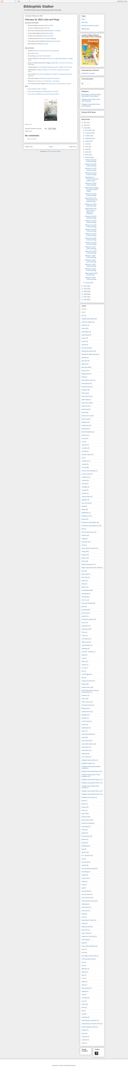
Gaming (84, 597)
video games (86, 988)
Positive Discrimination (44, 56)
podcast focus (86, 820)
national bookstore (87, 734)
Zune (83, 1043)
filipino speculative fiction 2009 (91, 567)
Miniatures (85, 708)
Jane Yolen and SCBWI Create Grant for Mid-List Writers (43, 94)
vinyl (83, 994)
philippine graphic (87, 763)
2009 (85, 291)
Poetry (84, 829)
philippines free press (88, 797)
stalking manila (86, 926)
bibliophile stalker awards (89, 354)
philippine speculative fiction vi (91, 791)
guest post (85, 613)
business (84, 435)
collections (85, 461)
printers (84, 839)
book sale (85, 406)
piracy (83, 810)
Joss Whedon (86, 645)
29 (82, 312)
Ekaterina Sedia (48, 25)
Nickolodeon (85, 750)
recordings (85, 871)
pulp (83, 849)
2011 (85, 286)
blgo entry (85, 361)
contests (84, 480)
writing (84, 1030)
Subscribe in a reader (88, 73)
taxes (83, 949)
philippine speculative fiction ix (91, 783)
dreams (84, 519)
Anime (84, 328)
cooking (84, 483)
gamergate (85, 593)
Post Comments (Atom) (54, 151)
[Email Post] (45, 128)
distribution (85, 512)
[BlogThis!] (50, 129)
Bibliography (85, 29)
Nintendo (84, 753)
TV (82, 978)
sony (83, 917)
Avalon (84, 338)
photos (84, 804)
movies (84, 724)
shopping (84, 904)
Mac (83, 677)
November (88, 133)
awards (84, 344)
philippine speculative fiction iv (91, 779)
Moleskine (85, 715)
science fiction (86, 894)
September (88, 138)
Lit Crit (84, 668)
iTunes (84, 635)
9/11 (83, 315)
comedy (84, 464)
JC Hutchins (85, 639)
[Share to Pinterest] (55, 129)
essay (83, 551)
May (86, 149)
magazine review (87, 681)
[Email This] (49, 129)
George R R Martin (87, 603)
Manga (84, 684)
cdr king (84, 451)
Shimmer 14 (28, 124)
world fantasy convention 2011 (91, 1023)
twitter (83, 981)
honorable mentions (88, 619)
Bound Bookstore (87, 432)
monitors (84, 718)
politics (84, 833)
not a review (85, 757)
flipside (84, 580)
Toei (83, 965)
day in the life (86, 503)
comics (84, 467)
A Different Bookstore (88, 319)
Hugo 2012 (85, 626)
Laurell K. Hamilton (87, 651)
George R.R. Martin (47, 36)
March (87, 154)
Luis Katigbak (86, 674)
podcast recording (87, 823)
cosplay (84, 490)
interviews (85, 629)
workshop (85, 1017)
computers (85, 477)
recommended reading (89, 868)
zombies (84, 1040)
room (83, 884)
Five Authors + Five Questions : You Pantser (47, 81)
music (83, 731)
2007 (85, 297)
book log (84, 393)
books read (85, 419)
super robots (85, 933)
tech (83, 952)
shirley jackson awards (89, 901)
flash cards (85, 574)
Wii (83, 1010)
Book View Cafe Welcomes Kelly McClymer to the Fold (43, 91)
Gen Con (84, 600)
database (84, 500)
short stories (85, 907)
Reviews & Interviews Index (90, 25)
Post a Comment (31, 139)
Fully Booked (86, 590)
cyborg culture (86, 496)
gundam (84, 616)
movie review (86, 721)
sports (83, 923)
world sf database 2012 (89, 1027)
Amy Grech (45, 43)
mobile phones (86, 711)
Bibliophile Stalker (39, 6)
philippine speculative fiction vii (91, 794)
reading (84, 865)
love (83, 671)
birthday (84, 357)
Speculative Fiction (87, 920)
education (85, 542)
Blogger (73, 1065)
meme (83, 698)
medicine (84, 695)
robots (83, 881)
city (83, 458)
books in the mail (87, 415)
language (84, 648)
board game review (87, 380)
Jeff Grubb (47, 28)
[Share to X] (52, 129)
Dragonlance (86, 516)
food (83, 584)
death (83, 506)
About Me (85, 22)
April (87, 152)
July (86, 144)
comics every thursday (88, 470)
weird (83, 1007)
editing (84, 538)
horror (83, 622)
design (84, 509)
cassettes (84, 448)
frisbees (84, 587)
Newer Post (29, 147)
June (87, 146)
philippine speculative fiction (90, 771)
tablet (83, 943)
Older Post (72, 147)
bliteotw (84, 364)
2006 (85, 299)
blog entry (85, 367)
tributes (84, 972)
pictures (84, 807)
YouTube (84, 1036)
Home (51, 147)
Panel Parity (35, 53)
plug (30, 131)
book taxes (85, 409)
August (87, 141)
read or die (85, 862)
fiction (83, 561)
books (83, 412)
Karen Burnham (56, 41)
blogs (83, 377)
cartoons (84, 445)
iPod (83, 632)
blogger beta (85, 373)
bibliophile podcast (87, 351)
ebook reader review (88, 532)
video (83, 985)
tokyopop (84, 968)
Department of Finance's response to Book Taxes (91, 179)
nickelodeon (85, 747)
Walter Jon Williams (55, 30)
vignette (84, 991)
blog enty (84, 370)
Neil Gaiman (85, 740)
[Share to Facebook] (54, 129)
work (83, 1014)
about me (84, 325)
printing (84, 842)
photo (83, 800)
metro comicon (86, 702)
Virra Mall (85, 998)
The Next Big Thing (88, 959)
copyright (84, 487)
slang (83, 914)
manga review (86, 687)
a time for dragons (87, 322)
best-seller (85, 348)
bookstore (85, 422)
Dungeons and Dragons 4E (90, 525)
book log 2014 (86, 396)
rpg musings (85, 891)
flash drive (85, 577)
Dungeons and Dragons (89, 522)
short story (85, 910)
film (83, 571)
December (88, 130)
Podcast (84, 817)
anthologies (85, 331)
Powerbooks (85, 836)
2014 (85, 122)
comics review (86, 474)
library (83, 661)
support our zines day (88, 936)
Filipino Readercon (87, 564)
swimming (85, 939)
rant (83, 859)
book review (85, 403)
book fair (84, 390)
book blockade (86, 386)
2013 (85, 125)
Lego (83, 658)
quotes (84, 852)
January (88, 282)
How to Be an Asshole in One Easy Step (48, 50)
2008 (85, 294)
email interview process (89, 548)
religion (84, 875)
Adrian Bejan (49, 33)
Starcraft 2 (85, 930)
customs (84, 493)
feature (84, 558)
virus (83, 1001)
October (88, 135)
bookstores (85, 425)
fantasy (84, 555)
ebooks (84, 535)
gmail (83, 606)
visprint (84, 1004)
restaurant (85, 878)
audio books (85, 335)
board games (86, 383)
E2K (83, 529)
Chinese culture (86, 454)
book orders (85, 399)
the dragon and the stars (89, 956)
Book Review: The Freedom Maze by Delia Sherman (91, 199)
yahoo (83, 1033)
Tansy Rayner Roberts (88, 946)
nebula (84, 737)
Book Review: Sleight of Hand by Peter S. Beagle (91, 189)
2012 (85, 128)
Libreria (84, 664)
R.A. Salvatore (86, 855)
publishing (85, 846)
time (83, 962)
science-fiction (86, 897)
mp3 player (85, 728)
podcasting (85, 826)
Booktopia (85, 428)
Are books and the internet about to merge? (59, 83)
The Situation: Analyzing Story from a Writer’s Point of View (55, 67)
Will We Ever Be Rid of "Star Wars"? (50, 78)
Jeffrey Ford (85, 642)
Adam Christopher (45, 38)
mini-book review (87, 705)
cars (83, 441)
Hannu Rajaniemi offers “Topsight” (37, 89)
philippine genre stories (89, 760)
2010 (85, 289)
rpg (83, 888)
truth (83, 975)
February (88, 157)
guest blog (85, 609)
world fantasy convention (89, 1020)
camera (84, 438)
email (83, 545)
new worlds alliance (88, 744)
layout (83, 655)
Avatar (84, 341)
